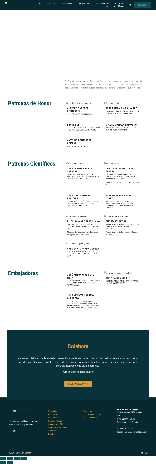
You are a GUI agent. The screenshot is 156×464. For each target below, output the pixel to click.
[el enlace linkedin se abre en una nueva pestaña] (142, 453)
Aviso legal (87, 411)
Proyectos (51, 4)
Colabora (52, 434)
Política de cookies (91, 418)
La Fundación (83, 4)
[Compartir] (17, 458)
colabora (143, 5)
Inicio (41, 4)
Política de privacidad (92, 414)
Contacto (110, 6)
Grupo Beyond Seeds (103, 4)
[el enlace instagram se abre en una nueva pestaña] (146, 453)
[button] (130, 5)
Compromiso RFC (56, 424)
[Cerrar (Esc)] (23, 458)
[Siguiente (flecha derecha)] (10, 462)
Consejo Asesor (55, 421)
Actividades (67, 4)
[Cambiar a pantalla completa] (10, 458)
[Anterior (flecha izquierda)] (3, 462)
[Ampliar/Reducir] (3, 458)
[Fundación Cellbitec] (13, 5)
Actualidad (119, 4)
